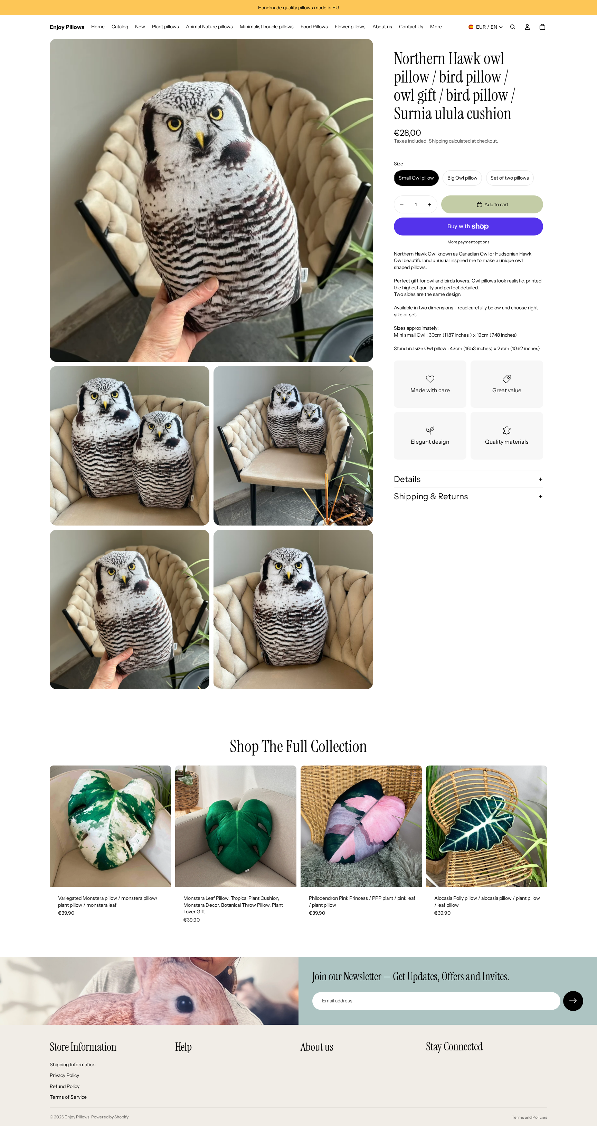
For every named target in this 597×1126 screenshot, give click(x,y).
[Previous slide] (60, 826)
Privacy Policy (64, 1075)
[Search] (512, 27)
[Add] (160, 876)
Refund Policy (64, 1086)
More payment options (468, 242)
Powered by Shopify (110, 1116)
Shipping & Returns (431, 496)
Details (407, 479)
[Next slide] (160, 826)
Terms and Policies (529, 1117)
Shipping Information (72, 1064)
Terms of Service (68, 1097)
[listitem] (436, 27)
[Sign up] (573, 1001)
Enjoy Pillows (77, 1116)
